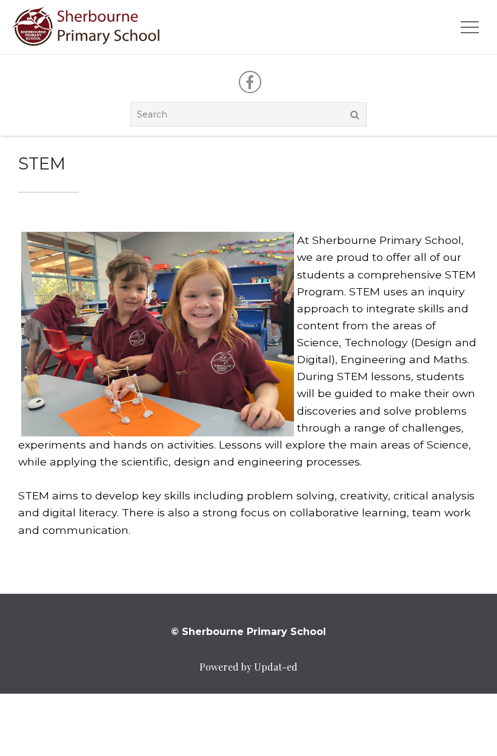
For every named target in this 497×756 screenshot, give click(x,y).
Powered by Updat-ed (248, 666)
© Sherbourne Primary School (248, 631)
